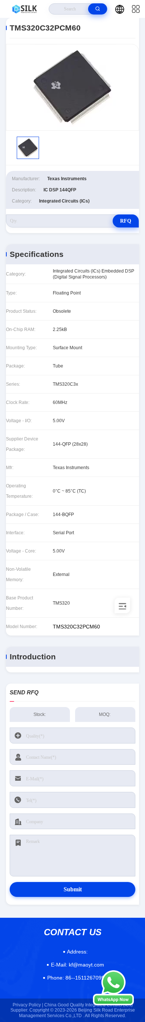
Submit (73, 889)
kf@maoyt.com (77, 965)
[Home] (24, 9)
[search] (97, 9)
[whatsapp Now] (113, 1003)
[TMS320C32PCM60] (72, 87)
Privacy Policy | (28, 1004)
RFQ (125, 221)
